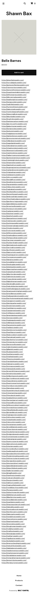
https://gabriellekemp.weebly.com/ (14, 204)
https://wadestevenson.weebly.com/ (15, 551)
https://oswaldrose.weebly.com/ (13, 517)
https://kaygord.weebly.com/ (12, 480)
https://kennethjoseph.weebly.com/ (15, 194)
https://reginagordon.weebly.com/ (14, 415)
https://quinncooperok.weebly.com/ (15, 441)
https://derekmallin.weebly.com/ (13, 284)
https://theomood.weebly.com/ (13, 359)
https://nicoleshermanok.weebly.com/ (15, 432)
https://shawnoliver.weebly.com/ (13, 163)
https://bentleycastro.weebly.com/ (14, 512)
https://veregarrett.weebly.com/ (13, 301)
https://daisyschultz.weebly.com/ (14, 252)
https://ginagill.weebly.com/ (11, 473)
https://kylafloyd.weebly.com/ (12, 531)
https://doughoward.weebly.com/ (14, 526)
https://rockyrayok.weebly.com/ (13, 230)
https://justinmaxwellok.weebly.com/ (15, 223)
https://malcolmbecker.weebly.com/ (15, 286)
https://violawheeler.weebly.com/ (14, 420)
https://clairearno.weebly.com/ (13, 364)
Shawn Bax (19, 13)
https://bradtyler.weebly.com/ (13, 119)
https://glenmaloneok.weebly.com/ (14, 245)
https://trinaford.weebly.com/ (12, 228)
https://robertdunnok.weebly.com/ (14, 429)
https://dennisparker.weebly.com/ (14, 303)
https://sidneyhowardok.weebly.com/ (15, 492)
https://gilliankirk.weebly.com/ (12, 349)
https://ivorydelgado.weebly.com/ (14, 83)
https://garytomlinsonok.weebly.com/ (15, 378)
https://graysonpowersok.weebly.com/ (16, 138)
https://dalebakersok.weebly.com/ (14, 548)
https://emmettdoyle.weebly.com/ (14, 560)
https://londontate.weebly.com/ (13, 306)
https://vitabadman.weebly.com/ (13, 172)
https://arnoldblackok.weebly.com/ (14, 427)
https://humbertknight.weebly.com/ (15, 243)
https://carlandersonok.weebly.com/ (15, 170)
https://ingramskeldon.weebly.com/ (14, 184)
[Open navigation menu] (3, 3)
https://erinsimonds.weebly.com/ (13, 374)
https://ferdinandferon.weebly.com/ (15, 192)
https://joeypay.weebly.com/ (12, 318)
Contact (19, 585)
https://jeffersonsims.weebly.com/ (14, 233)
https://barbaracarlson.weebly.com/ (15, 121)
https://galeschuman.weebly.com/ (14, 126)
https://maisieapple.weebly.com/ (13, 320)
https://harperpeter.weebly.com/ (14, 325)
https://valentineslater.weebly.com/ (14, 347)
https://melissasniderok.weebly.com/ (15, 296)
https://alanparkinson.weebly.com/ (14, 218)
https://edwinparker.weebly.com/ (14, 267)
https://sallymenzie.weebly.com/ (13, 277)
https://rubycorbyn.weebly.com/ (13, 422)
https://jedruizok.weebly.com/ (12, 131)
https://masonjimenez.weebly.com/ (14, 381)
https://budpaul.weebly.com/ (12, 352)
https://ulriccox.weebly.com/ (12, 177)
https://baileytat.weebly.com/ (12, 471)
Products (19, 580)
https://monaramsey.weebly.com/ (14, 424)
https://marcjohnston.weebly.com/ (14, 519)
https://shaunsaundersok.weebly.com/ (16, 504)
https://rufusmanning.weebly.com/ (14, 393)
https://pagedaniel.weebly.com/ (13, 143)
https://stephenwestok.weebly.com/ (15, 553)
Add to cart (19, 72)
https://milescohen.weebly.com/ (13, 187)
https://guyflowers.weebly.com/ (13, 250)
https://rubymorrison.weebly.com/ (14, 87)
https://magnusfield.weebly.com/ (14, 485)
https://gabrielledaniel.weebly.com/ (14, 466)
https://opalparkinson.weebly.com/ (14, 398)
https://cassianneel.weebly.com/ (13, 310)
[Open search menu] (25, 3)
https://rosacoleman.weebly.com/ (14, 279)
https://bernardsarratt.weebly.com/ (15, 400)
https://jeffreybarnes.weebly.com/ (14, 95)
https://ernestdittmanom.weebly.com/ (16, 371)
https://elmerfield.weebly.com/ (13, 80)
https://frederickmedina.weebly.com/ (15, 456)
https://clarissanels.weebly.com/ (13, 369)
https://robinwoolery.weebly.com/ (14, 221)
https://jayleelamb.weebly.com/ (13, 541)
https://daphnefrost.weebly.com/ (14, 165)
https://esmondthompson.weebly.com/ (16, 90)
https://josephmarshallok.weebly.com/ (15, 92)
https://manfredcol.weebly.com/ (13, 475)
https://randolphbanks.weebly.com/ (15, 361)
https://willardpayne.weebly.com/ (14, 141)
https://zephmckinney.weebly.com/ (14, 153)
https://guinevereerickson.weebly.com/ (16, 158)
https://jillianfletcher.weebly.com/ (14, 497)
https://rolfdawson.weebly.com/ (13, 313)
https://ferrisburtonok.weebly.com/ (14, 563)
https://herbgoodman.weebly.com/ (14, 238)
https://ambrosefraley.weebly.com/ (14, 197)
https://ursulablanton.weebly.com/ (14, 262)
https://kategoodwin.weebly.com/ (14, 102)
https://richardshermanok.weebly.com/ (16, 558)
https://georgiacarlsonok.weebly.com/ (15, 454)
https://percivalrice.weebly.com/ (13, 247)
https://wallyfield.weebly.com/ (12, 104)
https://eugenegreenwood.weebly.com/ (16, 167)
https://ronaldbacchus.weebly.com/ (15, 487)
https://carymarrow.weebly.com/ (13, 240)
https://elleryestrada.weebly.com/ (14, 97)
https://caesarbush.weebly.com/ (13, 272)
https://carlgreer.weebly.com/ (12, 211)
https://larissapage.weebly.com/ (13, 534)
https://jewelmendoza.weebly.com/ (14, 182)
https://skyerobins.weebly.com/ (13, 524)
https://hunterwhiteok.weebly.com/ (14, 107)
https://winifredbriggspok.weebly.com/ (16, 289)
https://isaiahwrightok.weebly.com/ (14, 100)
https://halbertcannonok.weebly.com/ (15, 155)
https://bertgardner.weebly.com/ (14, 461)
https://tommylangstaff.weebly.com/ (15, 112)
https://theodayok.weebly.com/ (13, 395)
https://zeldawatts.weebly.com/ (13, 175)
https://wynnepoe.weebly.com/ (13, 366)
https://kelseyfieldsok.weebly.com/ (14, 468)
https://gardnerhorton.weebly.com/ (15, 340)
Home (19, 576)
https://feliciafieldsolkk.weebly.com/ (15, 410)
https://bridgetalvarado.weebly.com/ (15, 434)
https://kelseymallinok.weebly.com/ (14, 114)
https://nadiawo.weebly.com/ (12, 327)
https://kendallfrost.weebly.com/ (13, 180)
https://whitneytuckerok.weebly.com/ (15, 458)
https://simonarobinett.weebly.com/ (15, 463)
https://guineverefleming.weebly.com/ (15, 85)
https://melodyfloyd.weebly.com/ (14, 546)
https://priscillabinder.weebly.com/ (14, 500)
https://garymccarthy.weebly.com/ (14, 124)
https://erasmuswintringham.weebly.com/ (17, 291)
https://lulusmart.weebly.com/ (12, 213)
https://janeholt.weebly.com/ (12, 216)
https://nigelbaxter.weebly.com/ (13, 538)
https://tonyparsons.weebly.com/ (14, 257)
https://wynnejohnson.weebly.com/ (14, 407)
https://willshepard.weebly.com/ (13, 323)
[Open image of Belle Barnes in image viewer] (19, 37)
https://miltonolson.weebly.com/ (13, 417)
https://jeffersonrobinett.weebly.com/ (15, 405)
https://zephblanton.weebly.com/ (14, 308)
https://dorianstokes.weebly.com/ (14, 129)
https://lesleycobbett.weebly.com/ (14, 335)
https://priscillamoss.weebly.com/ (14, 293)
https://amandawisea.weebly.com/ (14, 315)
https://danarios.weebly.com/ (12, 260)
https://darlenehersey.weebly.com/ (14, 136)
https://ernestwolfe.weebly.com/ (13, 206)
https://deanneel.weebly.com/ (12, 521)
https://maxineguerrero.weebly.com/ (15, 255)
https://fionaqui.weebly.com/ (12, 490)
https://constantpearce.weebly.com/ (15, 437)
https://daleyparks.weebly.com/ (13, 514)
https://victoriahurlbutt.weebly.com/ (15, 449)
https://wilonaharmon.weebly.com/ (14, 146)
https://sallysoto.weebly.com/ (12, 483)
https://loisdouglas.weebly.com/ (13, 264)
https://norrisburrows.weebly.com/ (14, 386)
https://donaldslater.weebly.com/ (14, 555)
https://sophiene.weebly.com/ (12, 354)
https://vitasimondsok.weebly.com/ (14, 148)
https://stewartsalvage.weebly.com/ (15, 226)
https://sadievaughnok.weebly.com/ (15, 451)
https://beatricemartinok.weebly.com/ (15, 383)
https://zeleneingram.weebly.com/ (14, 439)
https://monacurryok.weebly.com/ (14, 209)
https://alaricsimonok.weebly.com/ (14, 444)
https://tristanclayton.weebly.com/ (14, 342)
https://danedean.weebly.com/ (13, 388)
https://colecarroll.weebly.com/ (13, 478)
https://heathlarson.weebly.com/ (14, 332)
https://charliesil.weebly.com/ (12, 357)
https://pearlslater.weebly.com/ (13, 502)
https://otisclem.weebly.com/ (12, 446)
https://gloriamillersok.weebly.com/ (14, 412)
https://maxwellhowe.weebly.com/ (14, 403)
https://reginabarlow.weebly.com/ (14, 189)
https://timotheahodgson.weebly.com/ (16, 199)
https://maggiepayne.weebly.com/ (14, 133)
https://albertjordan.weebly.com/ (14, 274)
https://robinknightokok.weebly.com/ (15, 160)
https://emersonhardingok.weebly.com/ (16, 543)
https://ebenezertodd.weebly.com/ (14, 150)
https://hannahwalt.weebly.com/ (13, 337)
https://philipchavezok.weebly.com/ (15, 376)
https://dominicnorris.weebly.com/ (14, 330)
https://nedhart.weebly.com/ (12, 536)
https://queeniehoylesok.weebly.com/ (15, 390)
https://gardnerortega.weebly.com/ (14, 201)
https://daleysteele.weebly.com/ (13, 109)
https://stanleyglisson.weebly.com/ (14, 235)
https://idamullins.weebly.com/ (13, 507)
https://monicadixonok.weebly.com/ (15, 509)
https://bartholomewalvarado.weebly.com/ (17, 298)
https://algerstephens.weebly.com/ (14, 269)
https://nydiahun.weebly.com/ (12, 529)
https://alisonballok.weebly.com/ (13, 116)
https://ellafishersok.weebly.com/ (14, 495)
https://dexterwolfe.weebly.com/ (13, 344)
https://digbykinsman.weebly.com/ (14, 281)
